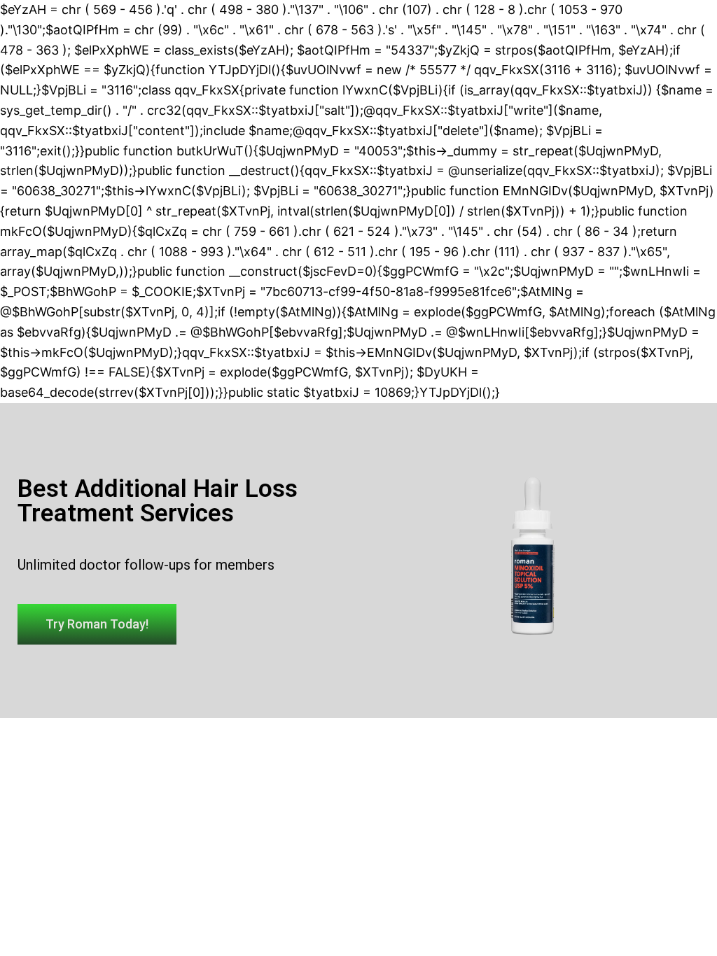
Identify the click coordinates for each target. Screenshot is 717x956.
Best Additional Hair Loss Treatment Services (158, 501)
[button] (97, 624)
